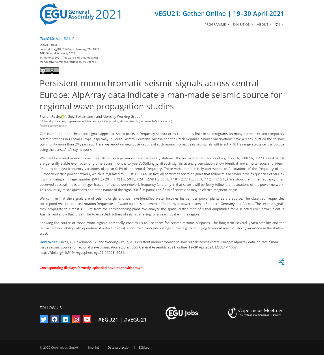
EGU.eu (144, 347)
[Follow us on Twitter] (44, 320)
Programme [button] (216, 24)
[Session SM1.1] (62, 38)
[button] (279, 24)
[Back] (44, 38)
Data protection (119, 347)
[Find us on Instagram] (76, 320)
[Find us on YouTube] (87, 320)
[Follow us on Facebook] (54, 320)
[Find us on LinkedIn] (65, 320)
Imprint (93, 347)
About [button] (263, 24)
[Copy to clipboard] (281, 263)
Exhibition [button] (242, 24)
